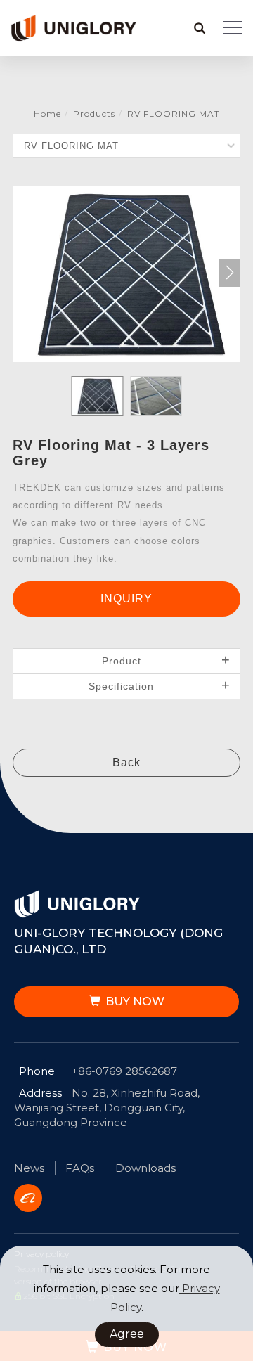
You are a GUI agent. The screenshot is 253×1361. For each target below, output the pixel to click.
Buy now (134, 1001)
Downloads (145, 1168)
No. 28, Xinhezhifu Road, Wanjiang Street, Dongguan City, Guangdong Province (107, 1107)
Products (94, 113)
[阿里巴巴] (33, 1198)
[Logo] (74, 27)
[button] (199, 28)
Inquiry (126, 599)
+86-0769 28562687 (124, 1071)
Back (126, 762)
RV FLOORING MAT (173, 113)
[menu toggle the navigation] (232, 28)
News (29, 1168)
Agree (127, 1334)
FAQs (79, 1168)
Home (47, 113)
